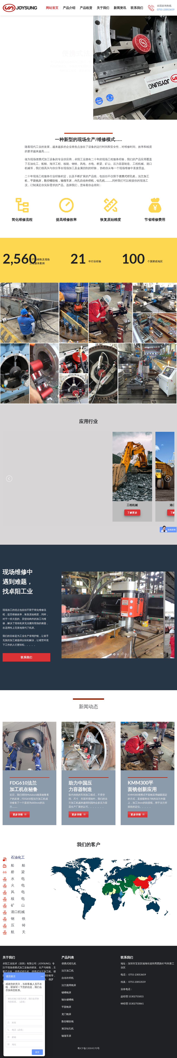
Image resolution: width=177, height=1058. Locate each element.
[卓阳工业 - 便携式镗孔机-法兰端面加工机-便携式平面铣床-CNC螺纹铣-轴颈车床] (20, 8)
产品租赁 (86, 8)
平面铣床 (66, 1006)
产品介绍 (69, 8)
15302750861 (136, 1003)
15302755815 (136, 996)
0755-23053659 (165, 9)
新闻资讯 (120, 8)
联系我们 (137, 8)
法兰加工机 (68, 970)
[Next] (168, 478)
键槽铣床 (66, 992)
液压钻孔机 (68, 1028)
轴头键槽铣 (68, 999)
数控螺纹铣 (68, 1021)
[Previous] (9, 478)
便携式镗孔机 (69, 963)
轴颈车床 (66, 1035)
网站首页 (52, 8)
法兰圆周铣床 (69, 985)
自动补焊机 (68, 977)
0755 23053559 (137, 981)
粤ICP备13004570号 (88, 1048)
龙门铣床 (66, 1014)
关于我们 (103, 8)
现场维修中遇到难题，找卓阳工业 (18, 581)
